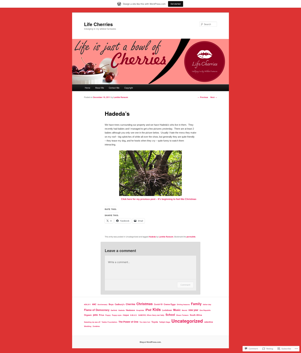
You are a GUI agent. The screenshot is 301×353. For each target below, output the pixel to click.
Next (213, 97)
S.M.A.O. (133, 315)
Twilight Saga (164, 322)
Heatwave (130, 310)
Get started (176, 4)
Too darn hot (145, 322)
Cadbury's (119, 304)
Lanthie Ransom (121, 97)
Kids (157, 309)
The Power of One (128, 321)
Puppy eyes (116, 315)
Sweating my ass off (92, 322)
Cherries (130, 304)
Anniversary (102, 304)
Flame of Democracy (96, 310)
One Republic (205, 310)
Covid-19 (158, 304)
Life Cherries (98, 24)
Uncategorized (187, 321)
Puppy (108, 315)
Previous (203, 97)
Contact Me (114, 87)
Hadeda (152, 236)
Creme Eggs (170, 304)
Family (196, 303)
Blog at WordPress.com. (150, 342)
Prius (101, 314)
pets (95, 315)
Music (177, 310)
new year (193, 310)
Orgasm (88, 314)
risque (126, 314)
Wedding (87, 326)
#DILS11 (87, 304)
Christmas (144, 303)
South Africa (196, 314)
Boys (111, 304)
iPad (148, 310)
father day (207, 304)
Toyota (154, 321)
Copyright (128, 87)
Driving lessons (183, 304)
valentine (208, 321)
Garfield (114, 310)
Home (87, 87)
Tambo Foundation (109, 322)
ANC (94, 304)
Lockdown (167, 310)
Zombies (96, 326)
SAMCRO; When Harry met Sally (151, 315)
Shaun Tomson (182, 315)
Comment (185, 284)
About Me (99, 87)
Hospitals (140, 310)
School (170, 315)
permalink (191, 236)
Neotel (184, 310)
